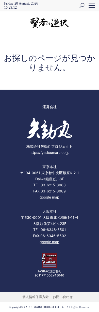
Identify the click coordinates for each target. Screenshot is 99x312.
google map (49, 197)
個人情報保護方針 (35, 297)
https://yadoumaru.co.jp (49, 152)
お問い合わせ (63, 297)
